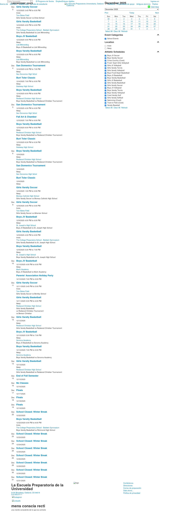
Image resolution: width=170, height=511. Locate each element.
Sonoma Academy (23, 340)
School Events (112, 38)
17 (132, 24)
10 (132, 21)
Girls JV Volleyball (113, 65)
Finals (19, 390)
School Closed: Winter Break (31, 411)
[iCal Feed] (149, 7)
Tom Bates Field (22, 15)
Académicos (23, 4)
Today (131, 12)
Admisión (13, 4)
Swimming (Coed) (113, 100)
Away (109, 48)
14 (109, 24)
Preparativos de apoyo (126, 4)
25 (139, 26)
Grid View (155, 7)
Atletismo (111, 4)
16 (124, 24)
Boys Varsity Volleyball (115, 92)
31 (132, 28)
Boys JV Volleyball (113, 87)
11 (139, 21)
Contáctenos (128, 483)
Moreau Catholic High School (27, 196)
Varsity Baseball (113, 105)
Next (157, 13)
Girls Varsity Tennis (114, 68)
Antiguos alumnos (143, 4)
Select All (109, 31)
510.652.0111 (16, 494)
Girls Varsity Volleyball (115, 70)
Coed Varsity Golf (113, 95)
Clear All (117, 31)
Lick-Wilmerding (22, 44)
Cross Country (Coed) (115, 60)
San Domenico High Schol (26, 74)
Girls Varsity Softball (114, 97)
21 (109, 26)
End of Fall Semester (27, 375)
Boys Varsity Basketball (29, 50)
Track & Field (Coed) (115, 102)
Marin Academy (22, 269)
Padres (155, 4)
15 (116, 24)
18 (139, 24)
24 (132, 26)
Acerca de (4, 4)
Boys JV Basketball (26, 36)
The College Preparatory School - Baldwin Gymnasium (37, 30)
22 (116, 26)
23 (124, 26)
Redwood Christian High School (28, 98)
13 (155, 21)
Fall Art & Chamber (26, 116)
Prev (106, 13)
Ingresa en (155, 1)
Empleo (59, 1)
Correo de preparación (132, 488)
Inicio (108, 45)
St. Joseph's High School (26, 225)
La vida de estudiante (38, 4)
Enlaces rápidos (68, 1)
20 (155, 24)
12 (147, 21)
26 (147, 26)
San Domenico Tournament (30, 65)
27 (155, 26)
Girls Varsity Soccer (26, 6)
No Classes (22, 382)
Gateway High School (24, 86)
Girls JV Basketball (114, 80)
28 (109, 28)
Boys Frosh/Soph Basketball (117, 73)
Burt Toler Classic (25, 77)
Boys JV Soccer (113, 55)
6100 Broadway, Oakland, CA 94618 (25, 492)
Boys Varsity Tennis (114, 90)
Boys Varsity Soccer (114, 58)
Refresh (124, 31)
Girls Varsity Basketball (28, 21)
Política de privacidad (131, 493)
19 (147, 24)
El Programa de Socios (45, 1)
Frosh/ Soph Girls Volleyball (117, 63)
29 (116, 28)
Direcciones (128, 485)
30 (109, 19)
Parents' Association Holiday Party (34, 275)
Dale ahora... (128, 490)
